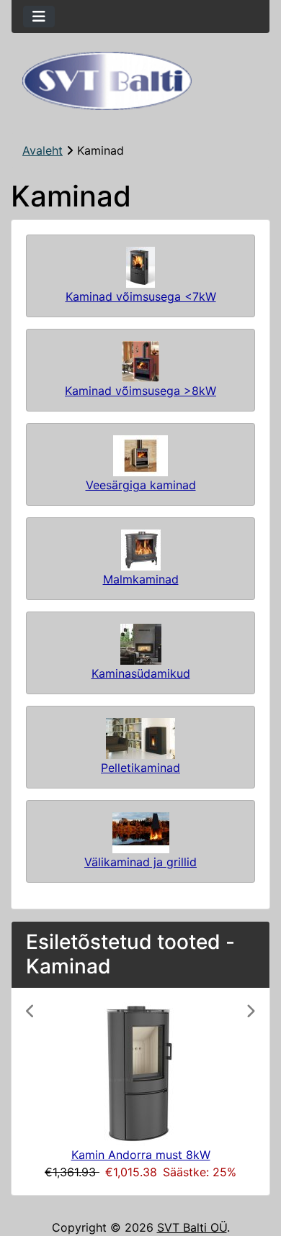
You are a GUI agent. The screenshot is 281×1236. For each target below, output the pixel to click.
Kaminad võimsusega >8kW (140, 390)
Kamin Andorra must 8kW (140, 1155)
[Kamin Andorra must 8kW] (140, 1073)
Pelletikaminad (140, 767)
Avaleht (42, 150)
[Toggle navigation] (39, 16)
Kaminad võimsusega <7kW (141, 296)
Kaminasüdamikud (141, 673)
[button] (43, 1091)
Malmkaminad (141, 579)
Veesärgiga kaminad (141, 485)
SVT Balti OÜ (192, 1227)
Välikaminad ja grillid (140, 862)
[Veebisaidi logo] (140, 81)
